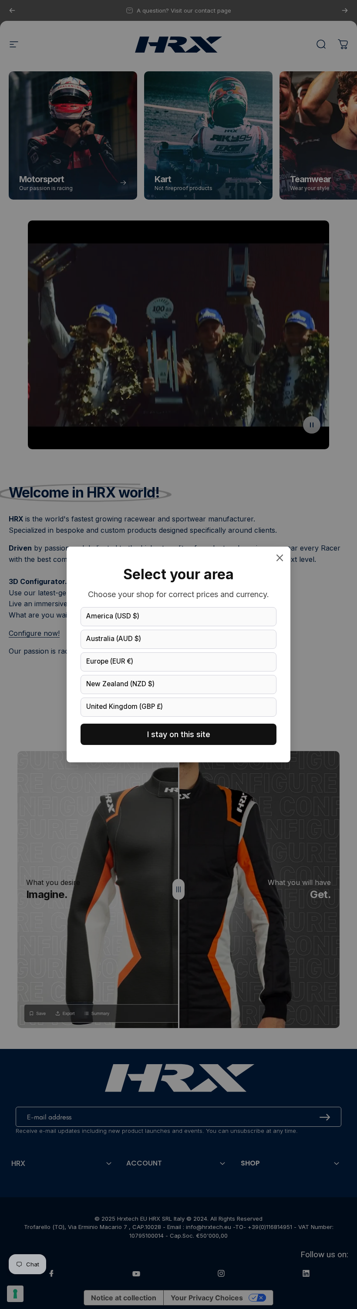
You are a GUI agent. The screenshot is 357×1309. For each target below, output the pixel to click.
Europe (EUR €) (109, 661)
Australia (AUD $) (113, 638)
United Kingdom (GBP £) (124, 706)
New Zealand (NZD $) (120, 684)
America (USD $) (112, 616)
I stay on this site (178, 734)
